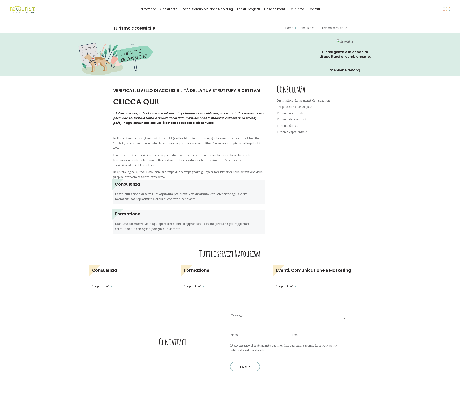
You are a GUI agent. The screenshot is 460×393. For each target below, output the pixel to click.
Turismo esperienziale (292, 132)
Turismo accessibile (290, 113)
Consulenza (306, 28)
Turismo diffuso (287, 126)
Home (289, 28)
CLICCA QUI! (136, 102)
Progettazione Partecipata (294, 107)
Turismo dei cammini (291, 120)
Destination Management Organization (303, 101)
